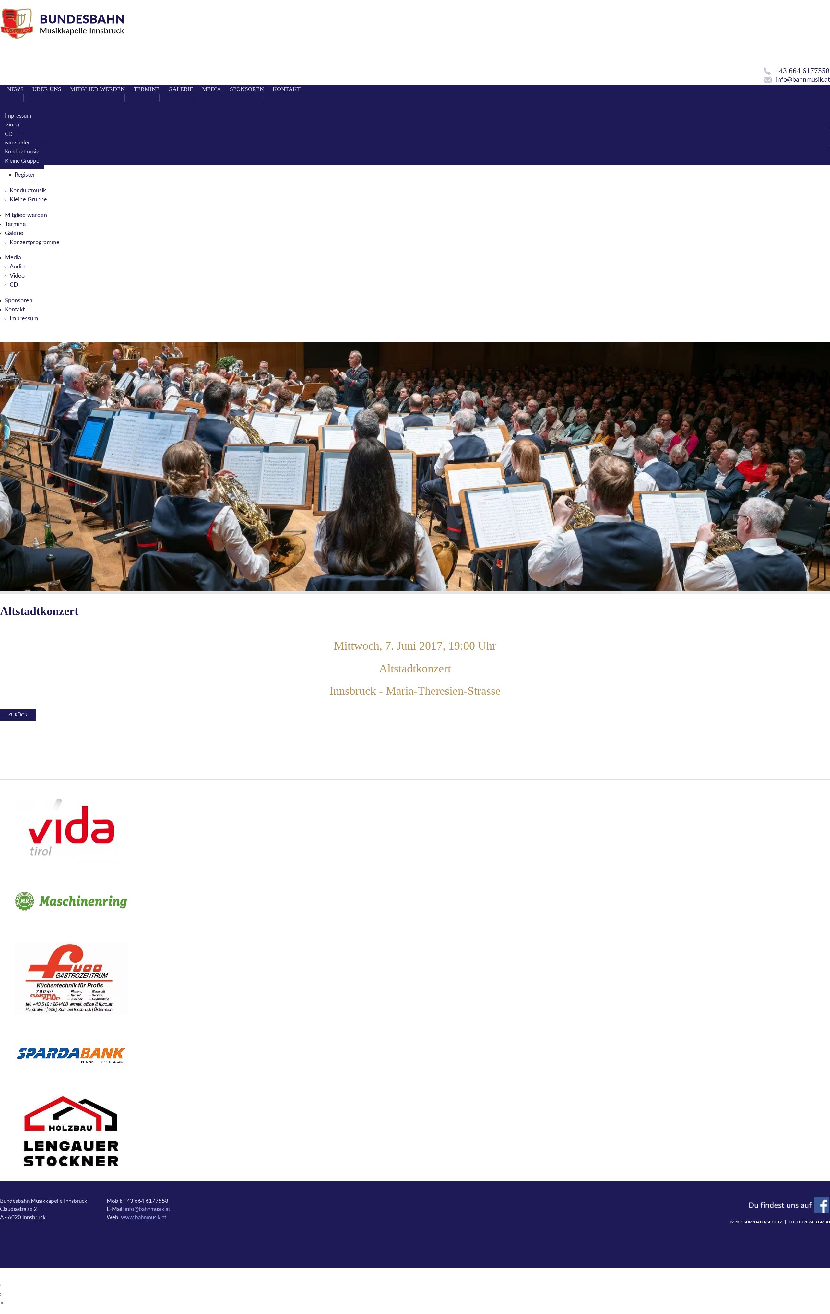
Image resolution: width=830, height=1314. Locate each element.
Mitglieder (17, 143)
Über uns (46, 89)
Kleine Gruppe (22, 161)
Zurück (18, 715)
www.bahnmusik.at (143, 1217)
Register (25, 175)
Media (211, 89)
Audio (17, 267)
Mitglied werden (97, 89)
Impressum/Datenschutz (756, 1222)
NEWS (15, 89)
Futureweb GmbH (811, 1222)
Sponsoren (247, 89)
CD (9, 134)
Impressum (18, 116)
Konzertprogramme (35, 242)
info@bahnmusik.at (147, 1209)
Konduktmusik (22, 152)
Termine (147, 89)
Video (12, 125)
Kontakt (287, 89)
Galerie (180, 89)
